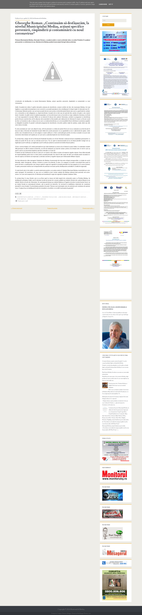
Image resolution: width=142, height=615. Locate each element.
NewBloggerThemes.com (84, 613)
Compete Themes (61, 613)
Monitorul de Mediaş (77, 609)
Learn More (103, 4)
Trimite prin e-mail (22, 201)
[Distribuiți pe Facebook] (20, 193)
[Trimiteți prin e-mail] (16, 193)
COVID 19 (38, 197)
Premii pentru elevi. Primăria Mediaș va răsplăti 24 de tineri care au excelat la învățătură (118, 385)
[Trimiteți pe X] (19, 193)
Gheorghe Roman (65, 197)
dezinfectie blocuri (49, 197)
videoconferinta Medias (37, 199)
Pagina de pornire (52, 208)
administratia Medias (25, 197)
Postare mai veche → (88, 208)
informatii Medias (79, 197)
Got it (111, 4)
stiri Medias (21, 199)
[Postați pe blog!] (17, 193)
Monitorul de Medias (40, 18)
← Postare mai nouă (16, 208)
